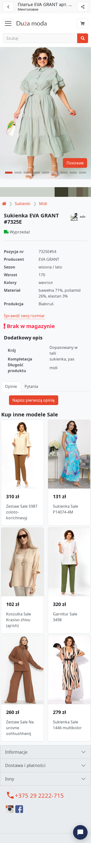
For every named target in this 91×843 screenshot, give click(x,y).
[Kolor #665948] (79, 192)
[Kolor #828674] (72, 192)
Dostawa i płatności (25, 765)
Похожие (75, 163)
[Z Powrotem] (8, 7)
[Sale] (78, 216)
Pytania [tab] (31, 386)
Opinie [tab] (11, 386)
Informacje (16, 752)
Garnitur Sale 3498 (65, 616)
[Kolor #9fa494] (89, 192)
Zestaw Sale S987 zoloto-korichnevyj (21, 512)
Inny (9, 779)
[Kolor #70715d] (85, 192)
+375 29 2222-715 (39, 795)
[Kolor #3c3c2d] (61, 192)
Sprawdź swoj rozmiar (24, 315)
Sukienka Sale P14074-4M (65, 509)
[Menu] (8, 23)
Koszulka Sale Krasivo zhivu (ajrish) (18, 619)
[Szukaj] (82, 38)
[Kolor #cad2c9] (27, 192)
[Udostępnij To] (82, 7)
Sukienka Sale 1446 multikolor (67, 724)
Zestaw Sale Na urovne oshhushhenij (20, 727)
